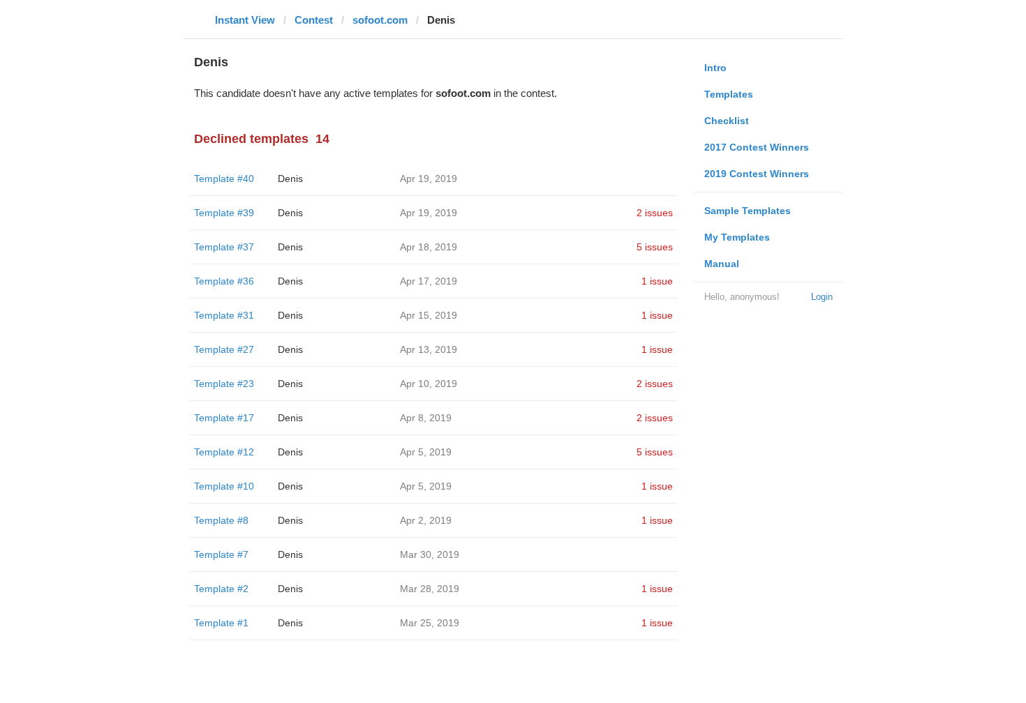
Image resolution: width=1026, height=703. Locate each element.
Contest (314, 20)
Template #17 (224, 417)
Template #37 (224, 246)
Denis (290, 178)
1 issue (657, 281)
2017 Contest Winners (756, 147)
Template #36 (224, 281)
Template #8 (221, 520)
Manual (721, 263)
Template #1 (221, 622)
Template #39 (224, 212)
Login (822, 297)
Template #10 (224, 486)
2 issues (655, 212)
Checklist (726, 120)
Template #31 (224, 315)
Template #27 (224, 349)
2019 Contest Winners (756, 173)
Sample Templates (747, 210)
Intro (715, 67)
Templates (728, 94)
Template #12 (224, 452)
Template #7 (221, 554)
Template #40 (224, 178)
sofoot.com (380, 20)
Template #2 (221, 588)
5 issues (655, 246)
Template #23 (224, 383)
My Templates (737, 237)
